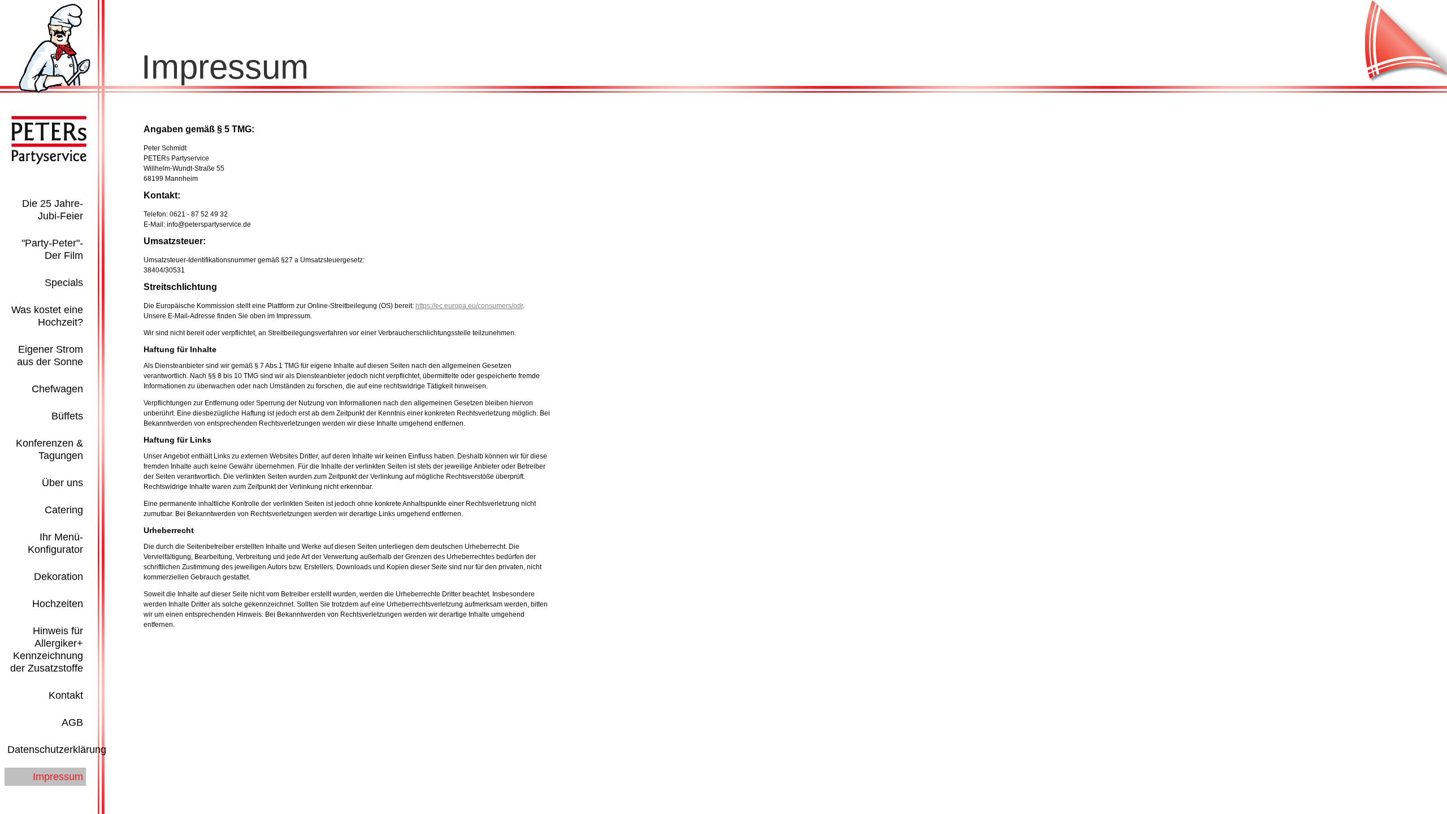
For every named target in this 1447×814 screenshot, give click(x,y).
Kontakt (66, 695)
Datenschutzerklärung (56, 749)
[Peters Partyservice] (54, 90)
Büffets (67, 416)
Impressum (58, 776)
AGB (72, 722)
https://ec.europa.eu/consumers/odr (469, 306)
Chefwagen (57, 389)
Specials (64, 282)
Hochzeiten (57, 603)
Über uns (62, 482)
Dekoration (58, 576)
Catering (64, 510)
